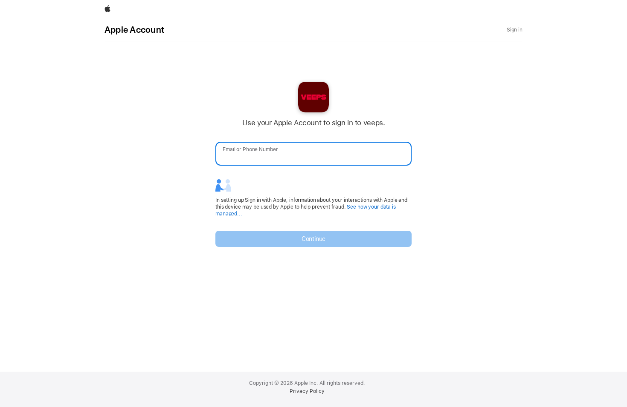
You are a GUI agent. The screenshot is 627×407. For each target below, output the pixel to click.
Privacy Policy (307, 391)
